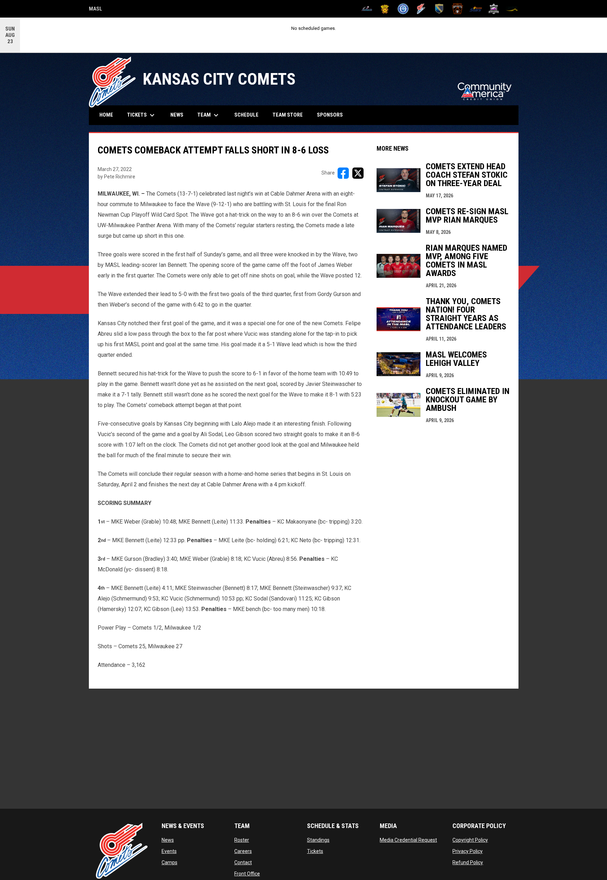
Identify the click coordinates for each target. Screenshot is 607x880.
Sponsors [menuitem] (330, 115)
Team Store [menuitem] (290, 114)
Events (169, 851)
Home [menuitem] (106, 115)
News (168, 840)
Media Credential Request (408, 840)
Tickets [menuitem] (141, 115)
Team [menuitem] (208, 115)
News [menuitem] (176, 115)
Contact (243, 862)
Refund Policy (467, 862)
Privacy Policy (467, 851)
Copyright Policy (470, 840)
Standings (318, 840)
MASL (95, 10)
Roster (241, 840)
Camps (169, 862)
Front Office (247, 873)
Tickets (315, 851)
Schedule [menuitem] (246, 115)
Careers (243, 851)
